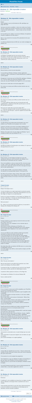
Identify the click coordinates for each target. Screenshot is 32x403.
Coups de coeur (5, 185)
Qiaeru (21, 400)
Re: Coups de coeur (6, 214)
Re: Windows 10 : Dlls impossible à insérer (12, 52)
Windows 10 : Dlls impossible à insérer (13, 9)
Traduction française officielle (14, 400)
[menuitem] (2, 4)
